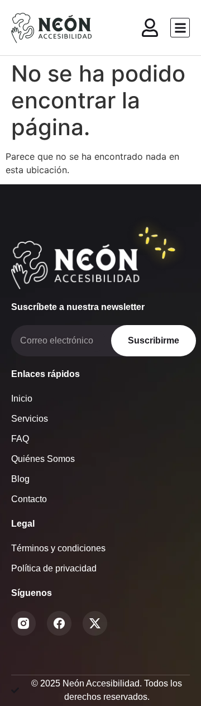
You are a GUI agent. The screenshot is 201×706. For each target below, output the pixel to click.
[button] (180, 27)
